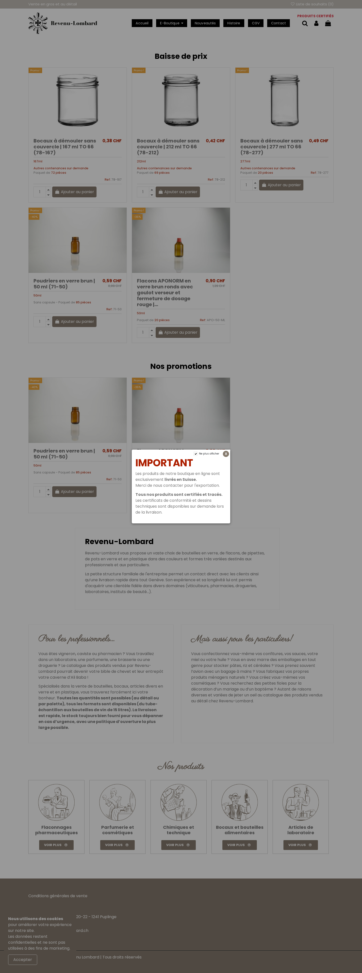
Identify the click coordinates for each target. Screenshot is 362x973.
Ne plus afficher (209, 453)
